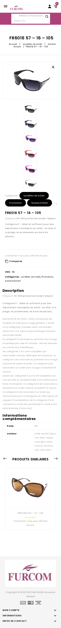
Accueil (13, 44)
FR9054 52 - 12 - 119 (53, 206)
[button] (53, 67)
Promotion (15, 202)
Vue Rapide (30, 503)
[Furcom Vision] (16, 7)
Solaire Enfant (39, 202)
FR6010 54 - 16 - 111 (56, 206)
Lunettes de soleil (32, 44)
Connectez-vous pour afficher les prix (26, 255)
